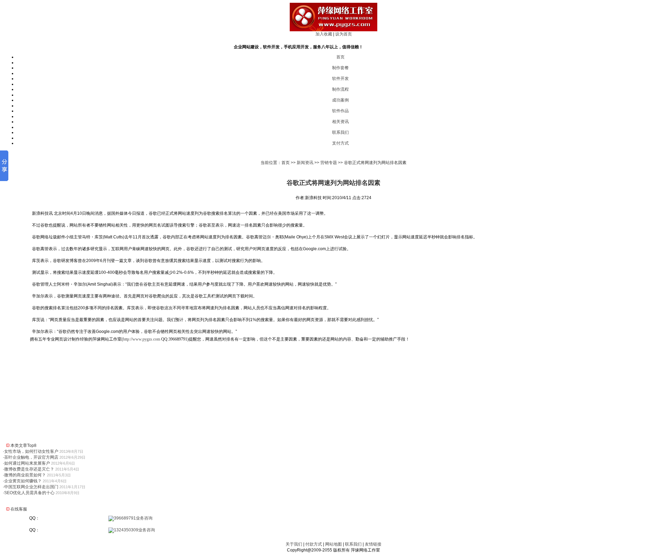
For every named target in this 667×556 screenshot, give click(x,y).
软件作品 (340, 110)
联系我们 (340, 132)
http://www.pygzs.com (141, 339)
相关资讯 (340, 121)
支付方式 (340, 143)
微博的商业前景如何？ (25, 475)
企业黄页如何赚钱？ (23, 481)
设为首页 (343, 34)
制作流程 (340, 89)
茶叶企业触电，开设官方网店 (31, 457)
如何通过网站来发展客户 (27, 463)
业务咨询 (144, 518)
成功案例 (340, 100)
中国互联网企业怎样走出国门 (31, 486)
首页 (340, 57)
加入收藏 (323, 34)
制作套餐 (340, 67)
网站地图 (333, 544)
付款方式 (313, 544)
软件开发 (340, 78)
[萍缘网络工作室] (333, 29)
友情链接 (373, 544)
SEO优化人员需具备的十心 (29, 492)
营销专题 (328, 162)
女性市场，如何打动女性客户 (31, 451)
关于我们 (294, 544)
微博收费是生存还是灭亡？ (29, 469)
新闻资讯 (305, 162)
